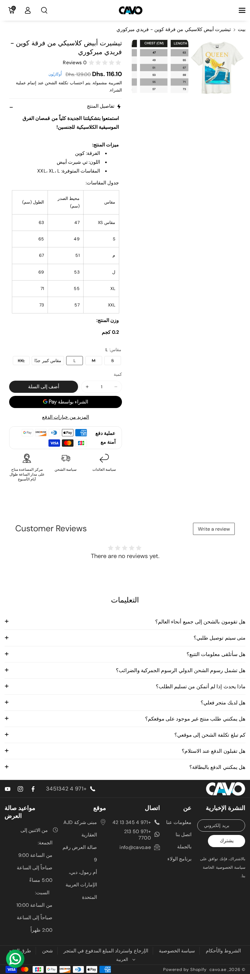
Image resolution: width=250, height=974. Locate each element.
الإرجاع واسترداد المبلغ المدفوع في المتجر (105, 951)
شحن (47, 951)
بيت (241, 29)
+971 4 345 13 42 (131, 822)
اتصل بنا (183, 834)
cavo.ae (217, 969)
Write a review (214, 529)
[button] (238, 10)
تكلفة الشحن (56, 83)
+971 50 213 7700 (137, 834)
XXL (19, 361)
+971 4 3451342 (66, 788)
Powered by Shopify (185, 969)
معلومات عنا (178, 822)
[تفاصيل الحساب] (27, 10)
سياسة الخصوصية (177, 951)
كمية (118, 374)
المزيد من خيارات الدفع (65, 417)
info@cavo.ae (135, 847)
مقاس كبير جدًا (47, 360)
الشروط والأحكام (223, 951)
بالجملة (184, 846)
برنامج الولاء (179, 859)
